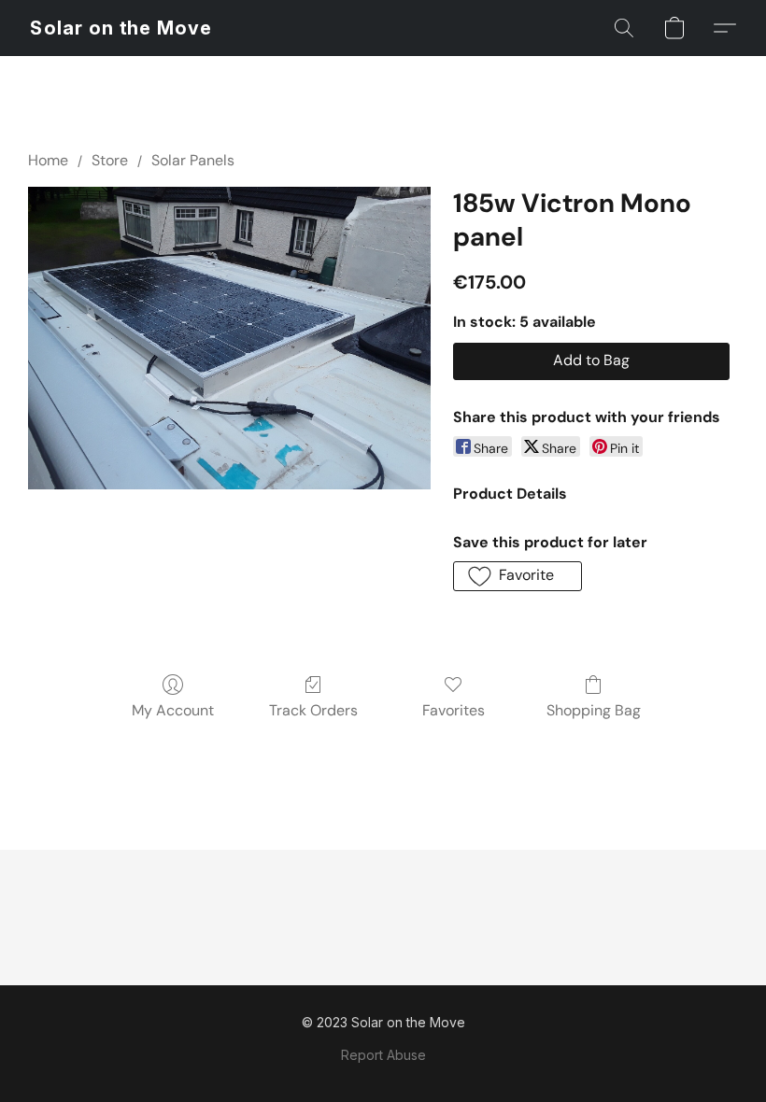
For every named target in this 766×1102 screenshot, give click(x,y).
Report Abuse (383, 1055)
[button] (121, 28)
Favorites (453, 710)
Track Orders (313, 710)
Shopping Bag (593, 710)
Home (48, 160)
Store (110, 160)
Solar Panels (192, 160)
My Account (173, 710)
